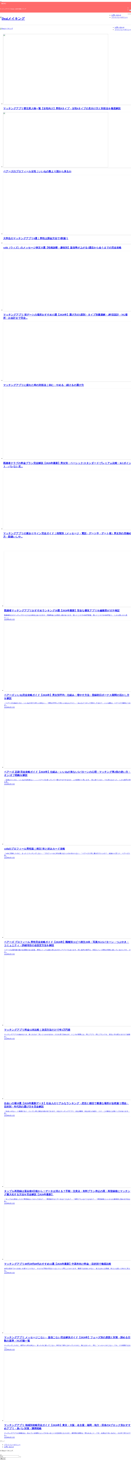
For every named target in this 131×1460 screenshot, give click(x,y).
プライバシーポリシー (12, 1445)
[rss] (130, 8)
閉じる (3, 1458)
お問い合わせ (9, 1447)
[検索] (130, 10)
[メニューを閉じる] (1, 1)
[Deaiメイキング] (12, 18)
